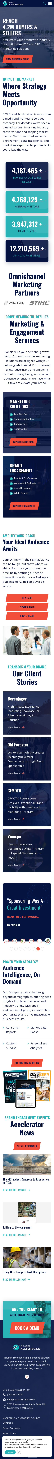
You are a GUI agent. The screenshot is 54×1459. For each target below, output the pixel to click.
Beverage (8, 1422)
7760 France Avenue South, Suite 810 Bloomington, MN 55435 (26, 1406)
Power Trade (9, 1433)
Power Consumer (12, 1428)
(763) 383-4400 (14, 1394)
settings (36, 1447)
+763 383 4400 (44, 3)
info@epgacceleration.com (21, 1399)
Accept (10, 1452)
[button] (11, 948)
